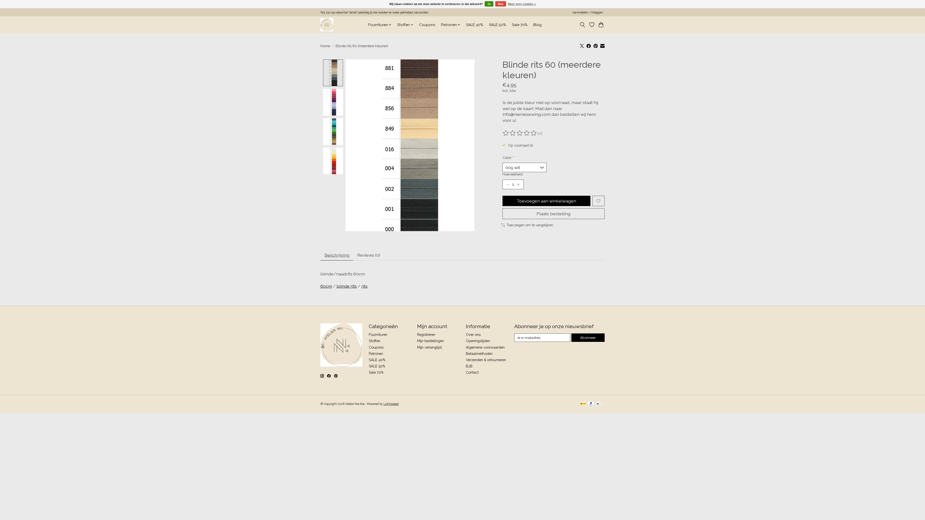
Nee (500, 4)
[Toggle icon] (582, 24)
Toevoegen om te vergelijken (530, 225)
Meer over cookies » (522, 4)
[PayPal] (591, 404)
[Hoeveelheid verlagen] (507, 184)
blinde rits (347, 286)
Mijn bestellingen (430, 341)
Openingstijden (478, 341)
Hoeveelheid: (512, 174)
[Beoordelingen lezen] (520, 133)
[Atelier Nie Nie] (326, 24)
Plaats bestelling (553, 213)
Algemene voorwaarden (485, 347)
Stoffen (374, 341)
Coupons (427, 25)
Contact (472, 372)
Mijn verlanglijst (429, 347)
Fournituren (378, 334)
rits (364, 286)
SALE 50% (497, 25)
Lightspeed (391, 404)
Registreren (426, 334)
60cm (326, 286)
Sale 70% (520, 25)
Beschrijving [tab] (336, 255)
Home (325, 46)
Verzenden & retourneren (486, 360)
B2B (469, 366)
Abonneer (588, 338)
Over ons (473, 334)
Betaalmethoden (479, 353)
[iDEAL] (583, 404)
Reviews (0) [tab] (368, 255)
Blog (537, 25)
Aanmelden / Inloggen (587, 12)
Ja (489, 4)
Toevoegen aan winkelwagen (546, 200)
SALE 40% (474, 25)
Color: (508, 158)
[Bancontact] (599, 404)
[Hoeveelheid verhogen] (518, 184)
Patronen (376, 353)
